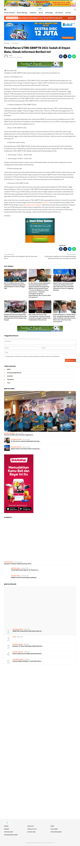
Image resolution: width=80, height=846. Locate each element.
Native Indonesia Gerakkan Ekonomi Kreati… (27, 654)
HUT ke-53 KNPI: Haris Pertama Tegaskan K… (19, 435)
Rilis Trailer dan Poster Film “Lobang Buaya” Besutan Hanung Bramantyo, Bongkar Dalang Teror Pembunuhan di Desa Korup (40, 317)
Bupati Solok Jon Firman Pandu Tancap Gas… (26, 449)
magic (9, 369)
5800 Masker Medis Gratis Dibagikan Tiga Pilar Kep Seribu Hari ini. (20, 256)
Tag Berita (10, 379)
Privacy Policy (32, 829)
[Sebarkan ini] (61, 56)
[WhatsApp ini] (74, 56)
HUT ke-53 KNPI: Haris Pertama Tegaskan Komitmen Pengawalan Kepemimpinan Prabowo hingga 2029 (15, 285)
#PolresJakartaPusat (14, 373)
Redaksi (6, 829)
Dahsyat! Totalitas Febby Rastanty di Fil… (18, 564)
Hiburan (20, 644)
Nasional (12, 433)
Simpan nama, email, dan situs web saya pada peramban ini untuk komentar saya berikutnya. (33, 356)
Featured (6, 433)
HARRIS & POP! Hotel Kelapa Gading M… (24, 577)
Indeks (6, 826)
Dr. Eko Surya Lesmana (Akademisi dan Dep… (26, 441)
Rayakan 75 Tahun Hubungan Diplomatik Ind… (27, 646)
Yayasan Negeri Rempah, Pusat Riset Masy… (27, 661)
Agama (14, 637)
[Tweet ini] (65, 56)
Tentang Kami (8, 832)
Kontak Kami (31, 832)
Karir (52, 826)
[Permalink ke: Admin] (6, 56)
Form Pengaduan (56, 832)
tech (8, 383)
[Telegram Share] (70, 56)
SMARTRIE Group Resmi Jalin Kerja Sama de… (27, 631)
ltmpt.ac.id (46, 202)
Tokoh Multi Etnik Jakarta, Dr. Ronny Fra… (25, 570)
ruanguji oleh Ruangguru (33, 205)
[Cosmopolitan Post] (40, 9)
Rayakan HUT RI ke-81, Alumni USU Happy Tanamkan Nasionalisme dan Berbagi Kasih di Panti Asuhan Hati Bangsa (15, 317)
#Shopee (10, 376)
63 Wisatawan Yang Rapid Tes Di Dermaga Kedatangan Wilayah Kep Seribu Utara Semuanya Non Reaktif (60, 256)
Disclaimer (54, 829)
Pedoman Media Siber (11, 835)
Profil (11, 562)
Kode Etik (30, 826)
